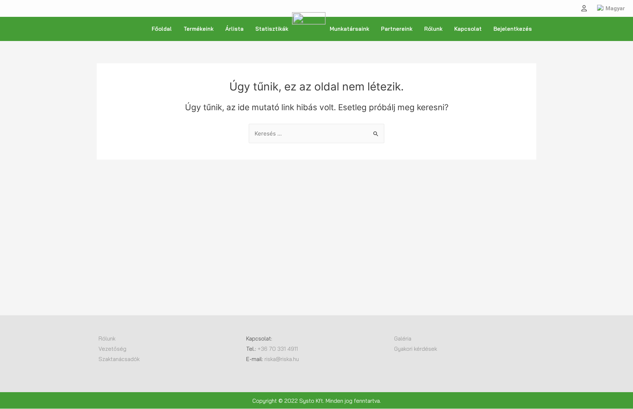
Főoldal (162, 28)
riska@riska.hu (282, 359)
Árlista (234, 28)
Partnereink (396, 28)
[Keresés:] (316, 133)
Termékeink (199, 28)
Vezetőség (112, 348)
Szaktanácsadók (119, 359)
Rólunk (433, 28)
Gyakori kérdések (415, 348)
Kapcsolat (468, 28)
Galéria (402, 338)
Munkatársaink (349, 28)
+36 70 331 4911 (278, 348)
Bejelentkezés (512, 28)
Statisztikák (271, 28)
